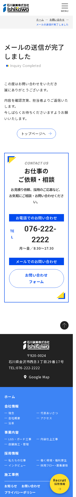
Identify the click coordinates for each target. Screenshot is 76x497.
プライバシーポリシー (20, 492)
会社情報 (11, 406)
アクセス (46, 418)
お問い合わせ (57, 19)
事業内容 (11, 432)
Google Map (36, 377)
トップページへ (33, 133)
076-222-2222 (40, 234)
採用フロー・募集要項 (54, 465)
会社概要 (14, 418)
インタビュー (17, 465)
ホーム (40, 19)
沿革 (11, 423)
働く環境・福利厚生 (54, 460)
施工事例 (11, 474)
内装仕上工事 (49, 439)
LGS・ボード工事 (19, 439)
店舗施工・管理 (18, 444)
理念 (11, 413)
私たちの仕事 (17, 460)
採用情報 (11, 453)
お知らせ (10, 486)
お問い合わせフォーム (36, 278)
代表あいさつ (49, 413)
